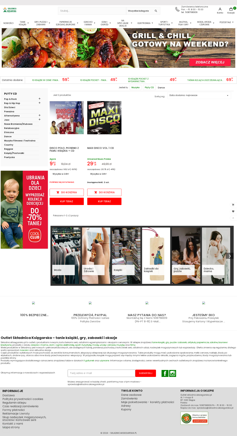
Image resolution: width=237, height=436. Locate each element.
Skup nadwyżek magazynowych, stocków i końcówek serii (24, 418)
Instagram (172, 373)
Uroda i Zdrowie (89, 270)
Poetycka (9, 157)
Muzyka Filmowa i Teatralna (19, 140)
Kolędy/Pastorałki (14, 153)
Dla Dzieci (9, 107)
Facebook (165, 373)
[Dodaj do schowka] (81, 104)
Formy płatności (13, 410)
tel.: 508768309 (189, 12)
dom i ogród (55, 344)
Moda (57, 270)
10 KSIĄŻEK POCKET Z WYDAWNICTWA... (138, 80)
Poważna (9, 111)
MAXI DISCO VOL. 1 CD (100, 148)
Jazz (6, 120)
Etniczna (9, 132)
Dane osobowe (131, 395)
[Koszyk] (231, 10)
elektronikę (68, 344)
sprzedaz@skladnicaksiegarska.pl (215, 407)
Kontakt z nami (12, 424)
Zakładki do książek (151, 270)
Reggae (8, 149)
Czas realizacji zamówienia (20, 406)
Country (8, 145)
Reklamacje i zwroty (16, 414)
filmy (133, 344)
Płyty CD (10, 93)
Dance (7, 136)
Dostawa (8, 395)
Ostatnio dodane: (12, 80)
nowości (24, 350)
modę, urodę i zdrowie (104, 344)
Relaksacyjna (11, 128)
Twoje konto (131, 391)
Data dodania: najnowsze (199, 95)
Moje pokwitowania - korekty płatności (147, 402)
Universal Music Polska (99, 159)
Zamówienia (129, 398)
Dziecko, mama (209, 270)
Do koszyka (66, 192)
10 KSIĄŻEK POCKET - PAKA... (94, 80)
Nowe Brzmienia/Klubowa (18, 124)
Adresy (126, 406)
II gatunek (89, 360)
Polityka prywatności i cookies (22, 399)
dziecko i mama (39, 344)
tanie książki (158, 342)
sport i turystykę (83, 344)
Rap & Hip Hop (12, 103)
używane (104, 360)
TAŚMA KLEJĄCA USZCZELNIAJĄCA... (205, 80)
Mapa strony (11, 427)
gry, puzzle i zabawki (176, 342)
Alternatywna (12, 116)
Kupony (126, 409)
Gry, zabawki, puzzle (182, 270)
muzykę (120, 344)
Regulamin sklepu (14, 403)
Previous (5, 44)
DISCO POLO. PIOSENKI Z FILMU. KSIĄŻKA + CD (64, 149)
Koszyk (231, 12)
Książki (118, 270)
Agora (53, 159)
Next (232, 44)
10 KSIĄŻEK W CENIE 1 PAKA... (46, 80)
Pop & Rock (10, 99)
